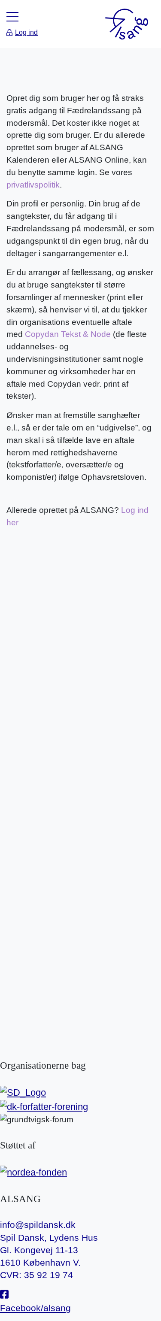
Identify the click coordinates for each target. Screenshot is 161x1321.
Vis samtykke (31, 930)
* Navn (22, 561)
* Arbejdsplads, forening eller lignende (34, 876)
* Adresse (104, 561)
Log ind (26, 32)
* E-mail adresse (40, 600)
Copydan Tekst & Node (68, 334)
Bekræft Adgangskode (36, 682)
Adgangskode (36, 640)
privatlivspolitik (33, 184)
